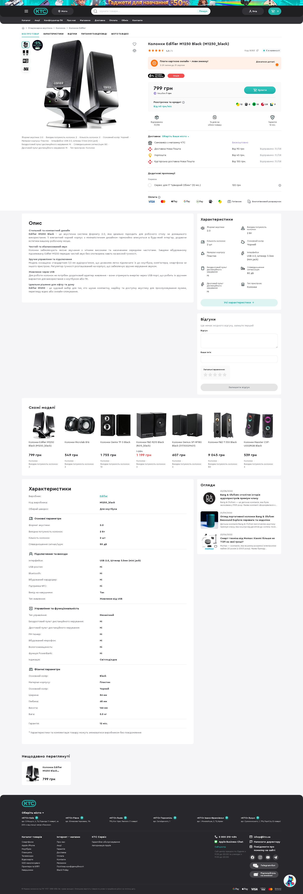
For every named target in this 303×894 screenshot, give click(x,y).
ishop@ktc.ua (262, 837)
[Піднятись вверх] (277, 881)
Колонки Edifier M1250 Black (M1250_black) (112, 28)
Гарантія (61, 849)
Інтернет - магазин (68, 837)
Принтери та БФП (30, 866)
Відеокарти (27, 859)
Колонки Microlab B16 (77, 442)
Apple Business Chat (231, 842)
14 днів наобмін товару (214, 123)
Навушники (27, 870)
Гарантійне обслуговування (106, 842)
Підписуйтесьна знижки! (268, 874)
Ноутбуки (26, 849)
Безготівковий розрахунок (266, 201)
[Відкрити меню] (26, 11)
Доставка (100, 20)
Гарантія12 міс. (272, 123)
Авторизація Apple (101, 845)
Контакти (137, 20)
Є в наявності (273, 51)
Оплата (113, 20)
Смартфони (27, 842)
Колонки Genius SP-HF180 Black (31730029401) (187, 444)
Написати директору (267, 842)
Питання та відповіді (94, 34)
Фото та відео (120, 34)
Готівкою (237, 201)
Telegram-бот (268, 865)
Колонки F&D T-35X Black (222, 442)
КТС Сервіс (99, 837)
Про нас (71, 20)
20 (266, 104)
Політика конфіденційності (70, 866)
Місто (64, 11)
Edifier (104, 496)
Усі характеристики (238, 302)
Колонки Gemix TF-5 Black (115, 442)
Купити (262, 90)
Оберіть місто (31, 812)
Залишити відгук (239, 387)
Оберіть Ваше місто (174, 136)
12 (241, 104)
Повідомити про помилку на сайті (264, 849)
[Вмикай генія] (151, 3)
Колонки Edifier (77, 28)
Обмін (125, 20)
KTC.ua (41, 11)
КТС (23, 28)
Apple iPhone (28, 845)
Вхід (254, 11)
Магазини (85, 20)
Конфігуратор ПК (53, 20)
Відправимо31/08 (157, 123)
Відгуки (72, 34)
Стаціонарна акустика (40, 28)
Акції (37, 20)
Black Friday (62, 870)
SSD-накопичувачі (31, 863)
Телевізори (27, 856)
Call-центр (220, 847)
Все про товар (30, 34)
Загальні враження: (214, 369)
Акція (176, 76)
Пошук (203, 11)
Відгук (204, 331)
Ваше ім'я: (206, 352)
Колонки (60, 28)
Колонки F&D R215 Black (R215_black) (150, 444)
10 (258, 104)
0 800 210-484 (228, 837)
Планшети (27, 852)
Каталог (26, 20)
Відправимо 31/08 (270, 149)
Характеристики (53, 34)
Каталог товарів (32, 837)
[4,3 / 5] (157, 50)
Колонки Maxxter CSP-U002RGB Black (257, 444)
